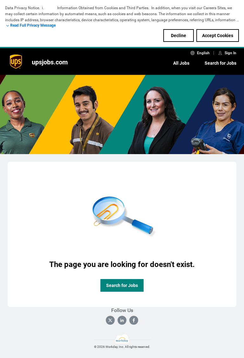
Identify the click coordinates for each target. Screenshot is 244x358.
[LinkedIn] (122, 320)
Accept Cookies (217, 35)
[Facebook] (133, 320)
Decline (178, 35)
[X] (110, 320)
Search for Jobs (220, 63)
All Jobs (181, 63)
